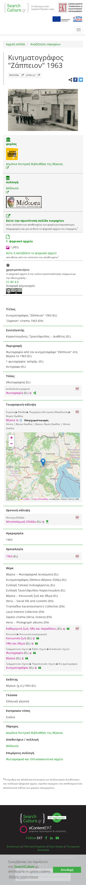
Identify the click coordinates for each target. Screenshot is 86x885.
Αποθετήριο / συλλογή (22, 739)
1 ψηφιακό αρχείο (19, 241)
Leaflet (26, 499)
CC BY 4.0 (12, 282)
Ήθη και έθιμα (15, 643)
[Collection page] (8, 178)
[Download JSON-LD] (38, 75)
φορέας (11, 144)
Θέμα (9, 568)
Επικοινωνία (14, 846)
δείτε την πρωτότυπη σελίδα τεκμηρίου (35, 221)
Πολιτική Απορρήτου (35, 846)
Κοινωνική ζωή (16, 638)
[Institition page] (8, 140)
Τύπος (10, 376)
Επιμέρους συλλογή (20, 753)
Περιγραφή (14, 346)
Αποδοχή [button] (67, 869)
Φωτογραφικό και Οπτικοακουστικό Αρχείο (34, 759)
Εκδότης (12, 679)
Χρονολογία (14, 549)
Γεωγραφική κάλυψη (21, 404)
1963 (9, 556)
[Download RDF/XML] (22, 75)
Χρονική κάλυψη (18, 510)
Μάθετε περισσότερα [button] (23, 877)
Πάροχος (12, 726)
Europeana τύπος (18, 711)
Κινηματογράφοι (17, 668)
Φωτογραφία (14, 393)
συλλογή (12, 182)
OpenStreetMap (40, 499)
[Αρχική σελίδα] (29, 7)
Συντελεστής (15, 330)
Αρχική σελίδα (15, 44)
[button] (43, 462)
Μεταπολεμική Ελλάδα (21, 522)
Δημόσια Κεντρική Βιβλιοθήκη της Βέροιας (34, 164)
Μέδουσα (12, 188)
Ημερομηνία (14, 533)
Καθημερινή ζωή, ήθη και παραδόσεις (31, 628)
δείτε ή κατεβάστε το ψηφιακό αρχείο (31, 253)
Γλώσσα (11, 695)
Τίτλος (10, 309)
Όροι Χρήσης (56, 846)
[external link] (7, 168)
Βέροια (10, 420)
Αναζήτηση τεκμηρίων (45, 44)
